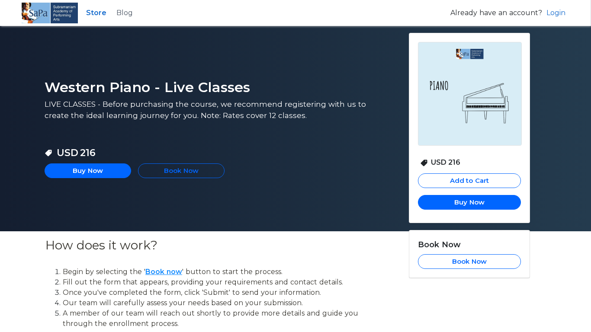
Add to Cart (469, 180)
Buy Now (469, 202)
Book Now (469, 261)
